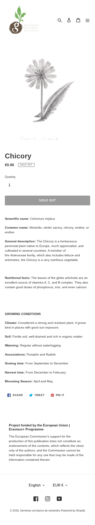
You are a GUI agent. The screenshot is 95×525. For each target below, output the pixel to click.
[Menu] (87, 20)
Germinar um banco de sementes (40, 510)
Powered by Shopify (73, 510)
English (35, 485)
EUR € (58, 485)
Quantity (10, 177)
